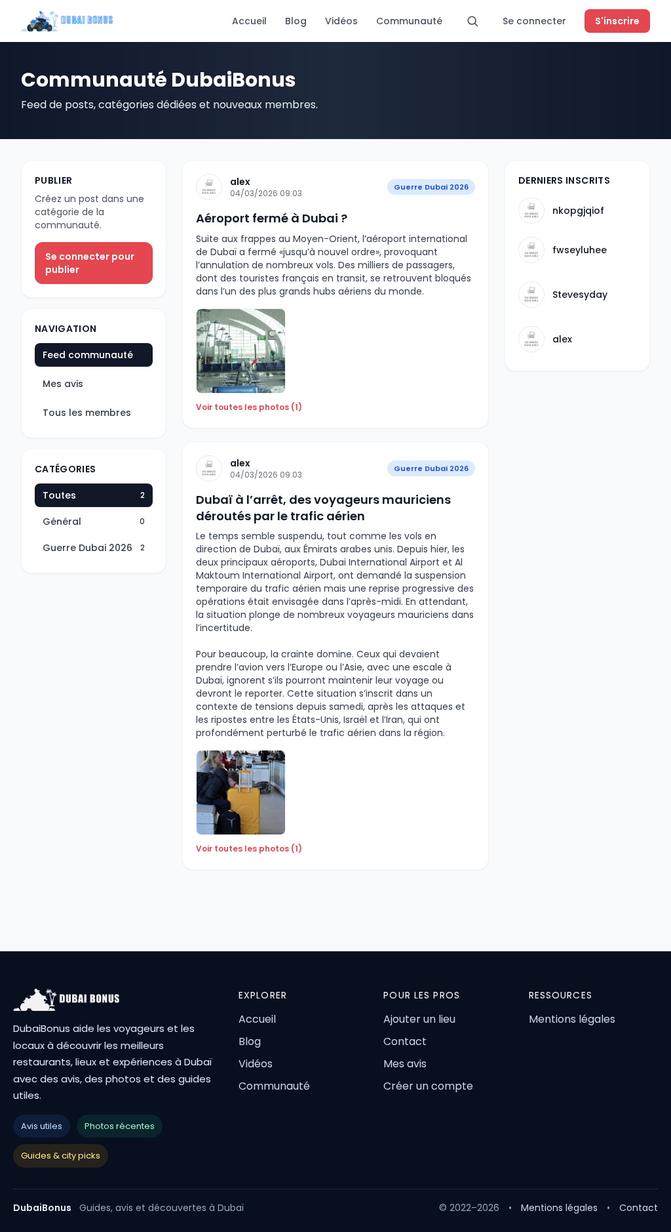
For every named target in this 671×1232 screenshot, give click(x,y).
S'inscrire (617, 21)
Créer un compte (428, 1086)
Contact (405, 1041)
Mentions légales (572, 1019)
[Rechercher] (472, 21)
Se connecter (534, 21)
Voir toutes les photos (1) (249, 407)
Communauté (409, 21)
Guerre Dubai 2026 (431, 187)
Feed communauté (88, 354)
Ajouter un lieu (419, 1019)
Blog (296, 21)
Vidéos (341, 21)
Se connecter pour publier (89, 263)
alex (240, 181)
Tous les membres (87, 412)
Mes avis (63, 383)
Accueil (249, 21)
